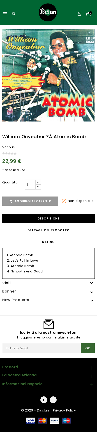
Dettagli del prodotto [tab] (49, 230)
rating (48, 242)
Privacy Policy (64, 410)
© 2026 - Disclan (35, 410)
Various (8, 147)
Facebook (43, 399)
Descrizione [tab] (48, 218)
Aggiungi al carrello (30, 201)
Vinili (7, 283)
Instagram (53, 399)
